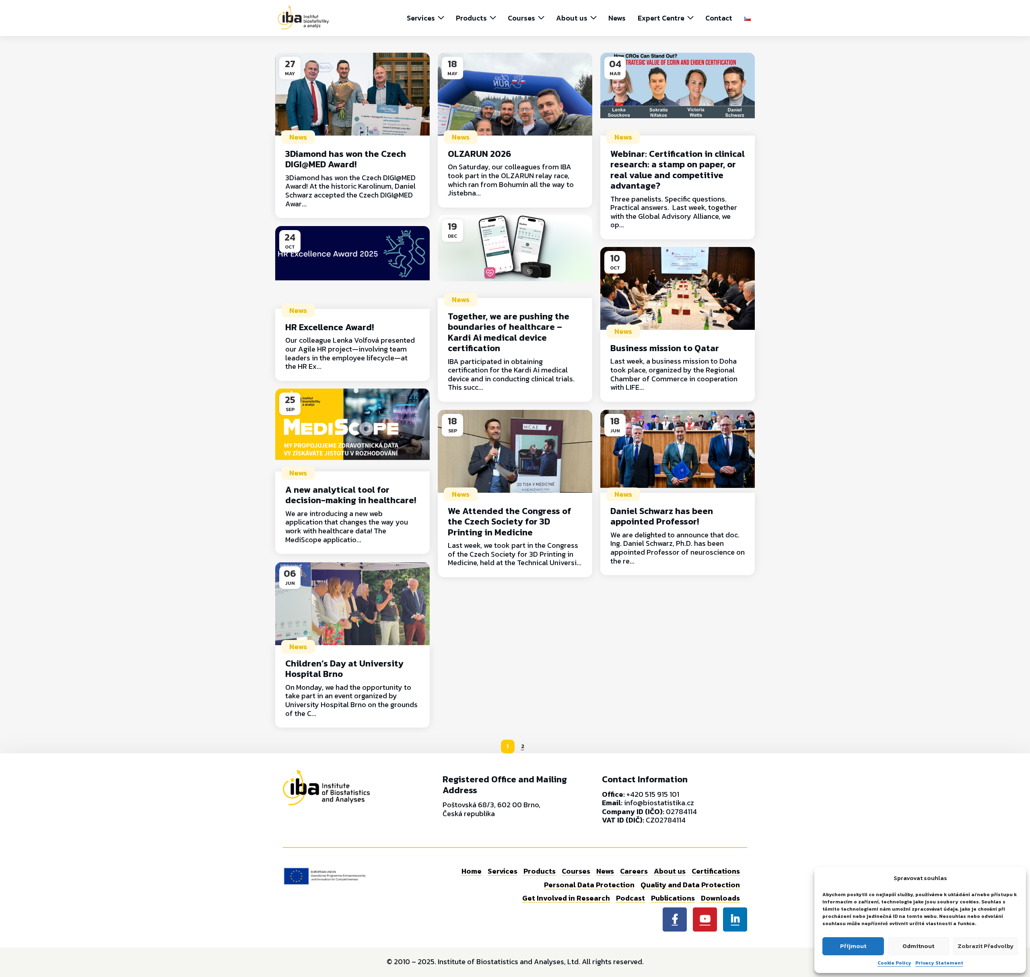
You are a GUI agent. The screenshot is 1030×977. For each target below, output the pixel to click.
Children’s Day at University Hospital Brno (344, 669)
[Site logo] (303, 17)
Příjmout (853, 945)
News (298, 137)
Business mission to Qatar (664, 348)
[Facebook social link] (675, 919)
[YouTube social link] (705, 919)
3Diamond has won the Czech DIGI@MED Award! (345, 159)
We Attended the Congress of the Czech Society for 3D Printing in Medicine (509, 521)
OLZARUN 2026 (479, 153)
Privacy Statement (939, 963)
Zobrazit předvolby (986, 945)
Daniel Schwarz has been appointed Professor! (661, 516)
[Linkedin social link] (735, 919)
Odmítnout (918, 945)
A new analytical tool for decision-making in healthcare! (350, 495)
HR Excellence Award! (329, 327)
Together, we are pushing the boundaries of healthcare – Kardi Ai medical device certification (508, 332)
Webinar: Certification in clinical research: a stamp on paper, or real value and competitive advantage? (677, 169)
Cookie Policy (894, 963)
